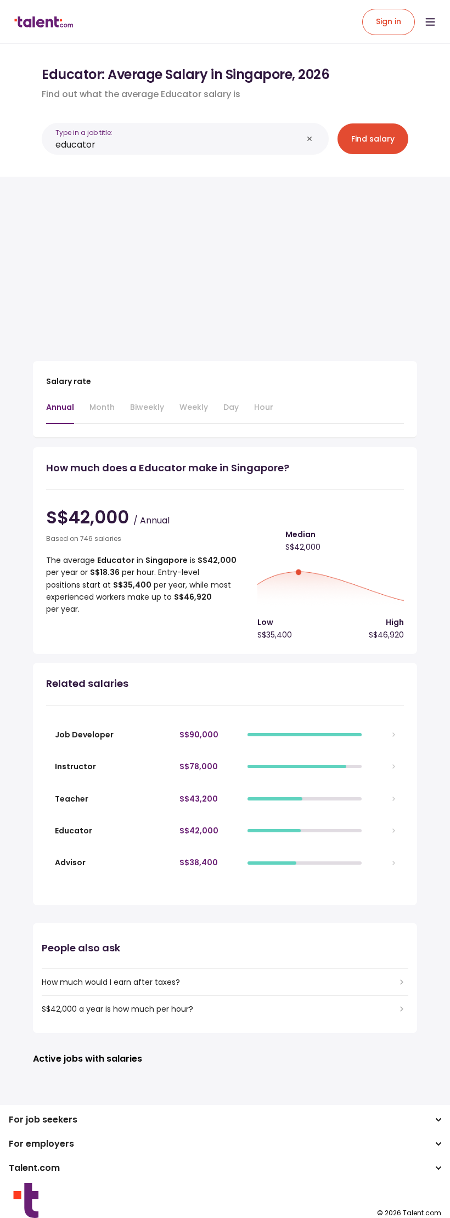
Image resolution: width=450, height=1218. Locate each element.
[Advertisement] (225, 262)
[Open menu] (430, 22)
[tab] (60, 412)
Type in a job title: (84, 132)
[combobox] (178, 144)
